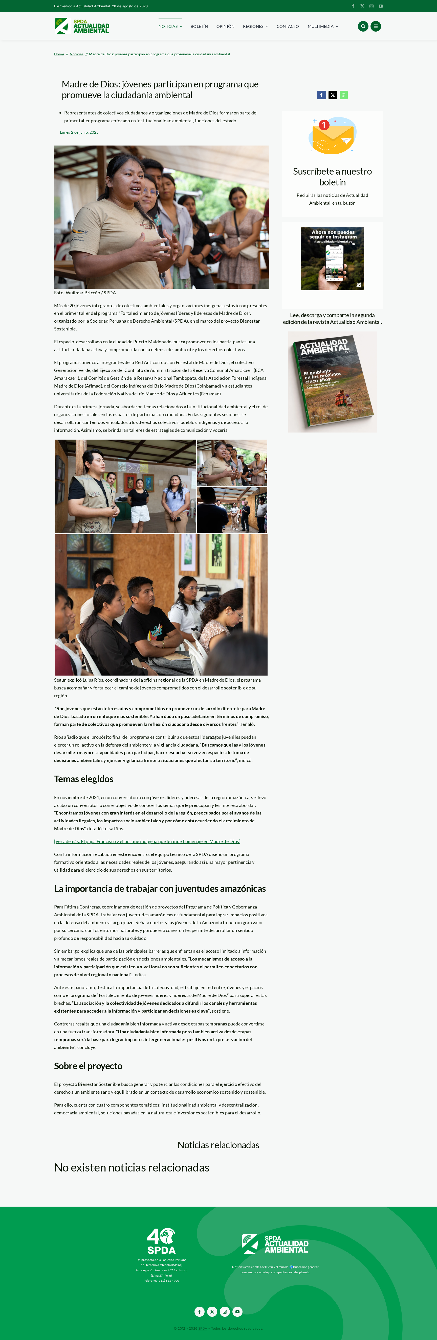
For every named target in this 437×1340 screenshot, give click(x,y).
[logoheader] (81, 19)
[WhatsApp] (343, 95)
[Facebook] (321, 95)
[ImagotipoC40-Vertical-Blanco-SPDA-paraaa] (161, 1229)
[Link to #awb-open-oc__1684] (375, 26)
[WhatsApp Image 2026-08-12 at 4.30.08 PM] (332, 334)
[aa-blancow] (275, 1235)
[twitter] (362, 6)
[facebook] (353, 6)
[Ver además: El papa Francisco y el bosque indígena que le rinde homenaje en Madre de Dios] (147, 841)
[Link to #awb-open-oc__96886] (363, 26)
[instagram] (371, 6)
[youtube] (381, 6)
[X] (332, 95)
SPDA (202, 1328)
